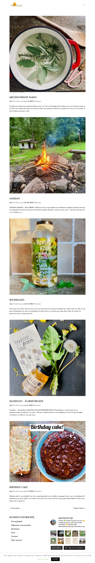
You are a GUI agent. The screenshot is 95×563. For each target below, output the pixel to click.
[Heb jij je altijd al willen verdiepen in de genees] (68, 533)
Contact (14, 536)
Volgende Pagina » (79, 508)
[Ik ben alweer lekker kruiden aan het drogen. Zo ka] (75, 533)
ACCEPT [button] (55, 559)
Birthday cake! (19, 487)
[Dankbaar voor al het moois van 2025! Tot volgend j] (82, 541)
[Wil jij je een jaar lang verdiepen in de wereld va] (53, 533)
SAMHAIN (15, 198)
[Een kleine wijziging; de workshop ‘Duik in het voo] (68, 541)
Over (13, 533)
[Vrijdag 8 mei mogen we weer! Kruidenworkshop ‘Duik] (82, 533)
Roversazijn (17, 300)
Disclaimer (15, 529)
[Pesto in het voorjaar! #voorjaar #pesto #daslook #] (53, 541)
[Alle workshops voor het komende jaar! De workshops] (75, 541)
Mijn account (16, 540)
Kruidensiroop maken (23, 97)
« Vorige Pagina (15, 508)
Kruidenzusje (18, 101)
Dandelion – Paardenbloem (26, 401)
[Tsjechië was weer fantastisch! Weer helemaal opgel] (61, 533)
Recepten (38, 101)
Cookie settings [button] (42, 559)
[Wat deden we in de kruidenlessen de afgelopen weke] (61, 541)
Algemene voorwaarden (21, 525)
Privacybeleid (16, 522)
